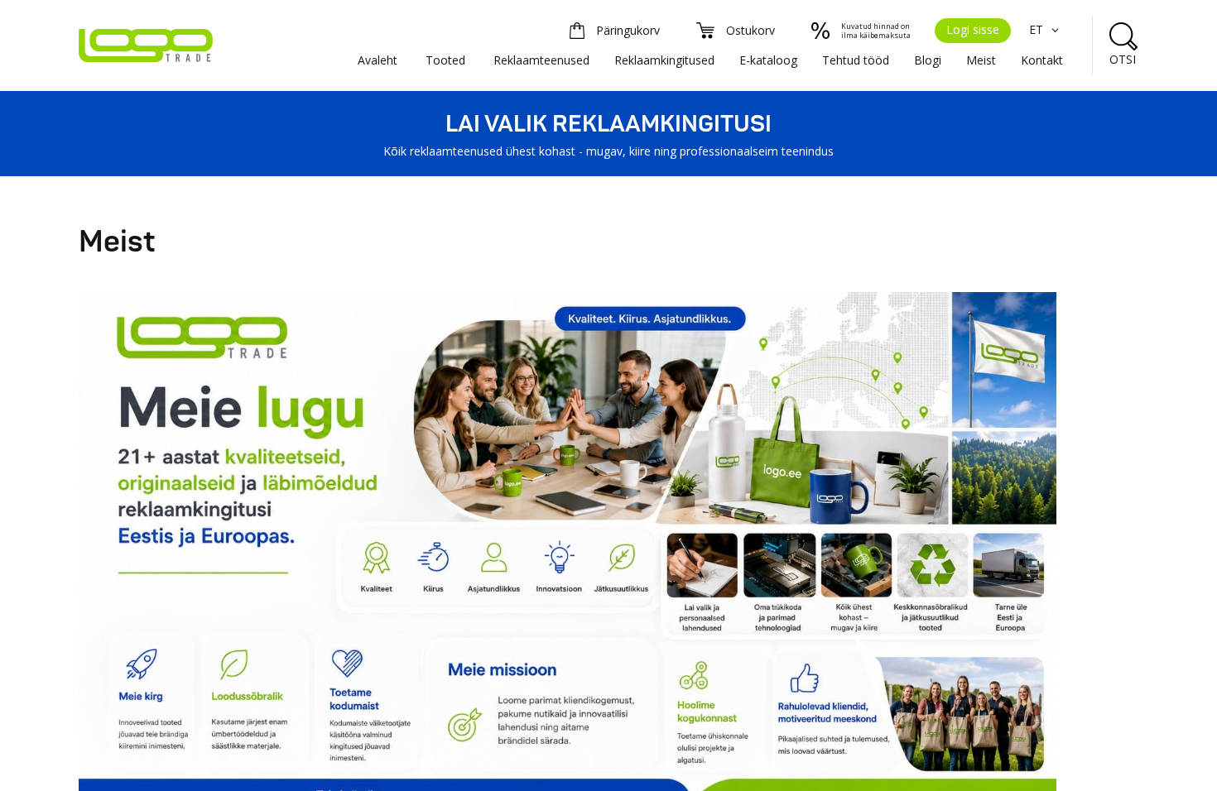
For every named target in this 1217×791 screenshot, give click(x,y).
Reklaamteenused (541, 60)
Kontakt (1042, 60)
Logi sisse (972, 29)
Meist (981, 60)
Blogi (927, 60)
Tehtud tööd (855, 60)
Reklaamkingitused (664, 60)
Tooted (445, 60)
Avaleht (377, 60)
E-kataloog (768, 60)
